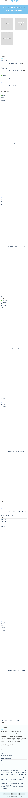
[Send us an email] (9, 745)
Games (10, 777)
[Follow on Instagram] (4, 745)
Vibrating (21, 786)
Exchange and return (6, 758)
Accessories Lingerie (8, 768)
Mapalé (21, 779)
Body (5, 770)
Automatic (21, 768)
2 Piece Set (3, 768)
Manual (18, 779)
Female (20, 774)
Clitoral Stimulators (5, 772)
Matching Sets (10, 781)
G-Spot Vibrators (4, 777)
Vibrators (4, 789)
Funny (25, 774)
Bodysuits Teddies (9, 770)
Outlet (21, 781)
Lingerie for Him (12, 779)
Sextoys (9, 786)
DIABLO (19, 772)
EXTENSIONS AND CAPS (13, 774)
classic (25, 770)
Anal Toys (16, 768)
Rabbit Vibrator (12, 783)
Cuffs (16, 772)
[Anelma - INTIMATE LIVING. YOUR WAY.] (15, 2)
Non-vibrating (14, 781)
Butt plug (21, 770)
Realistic (17, 783)
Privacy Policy (4, 760)
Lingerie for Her (5, 779)
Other (19, 781)
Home (7, 10)
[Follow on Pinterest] (11, 745)
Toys (19, 786)
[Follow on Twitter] (7, 745)
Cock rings (12, 772)
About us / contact (5, 753)
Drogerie (7, 774)
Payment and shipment (6, 755)
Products (6, 783)
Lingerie (23, 777)
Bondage (16, 770)
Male (16, 779)
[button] (2, 2)
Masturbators (4, 781)
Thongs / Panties (15, 786)
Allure (13, 768)
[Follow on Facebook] (2, 745)
